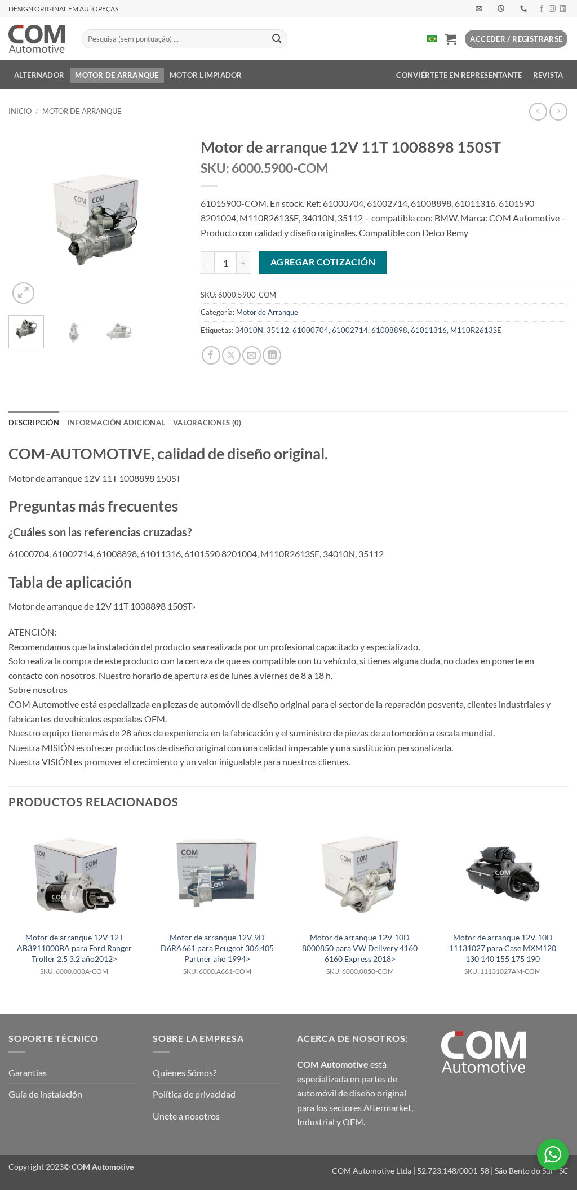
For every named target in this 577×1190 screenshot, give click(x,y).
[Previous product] (558, 111)
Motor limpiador (206, 74)
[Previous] (26, 219)
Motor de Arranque (116, 74)
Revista (548, 74)
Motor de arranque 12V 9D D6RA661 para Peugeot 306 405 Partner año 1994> (217, 954)
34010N (249, 330)
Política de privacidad (194, 1094)
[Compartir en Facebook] (211, 355)
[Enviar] (276, 38)
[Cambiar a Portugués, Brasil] (432, 39)
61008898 (389, 330)
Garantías (27, 1072)
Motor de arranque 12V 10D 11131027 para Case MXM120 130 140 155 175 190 (502, 954)
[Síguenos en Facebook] (541, 9)
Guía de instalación (45, 1094)
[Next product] (538, 111)
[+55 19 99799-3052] (525, 8)
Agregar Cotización (322, 262)
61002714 (350, 330)
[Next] (166, 219)
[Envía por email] (251, 355)
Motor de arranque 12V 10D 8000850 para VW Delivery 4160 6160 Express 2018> (360, 954)
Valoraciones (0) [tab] (207, 422)
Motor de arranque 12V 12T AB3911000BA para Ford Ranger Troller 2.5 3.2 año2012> (74, 954)
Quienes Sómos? (184, 1072)
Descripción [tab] (33, 422)
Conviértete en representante (459, 74)
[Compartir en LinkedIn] (272, 355)
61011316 (429, 330)
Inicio (20, 111)
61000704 (310, 330)
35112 (278, 330)
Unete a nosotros (186, 1116)
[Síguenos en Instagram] (552, 9)
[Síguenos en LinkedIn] (563, 9)
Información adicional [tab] (116, 422)
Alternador (39, 74)
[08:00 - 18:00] (502, 8)
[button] (450, 38)
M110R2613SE (475, 330)
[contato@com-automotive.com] (480, 8)
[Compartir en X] (231, 355)
